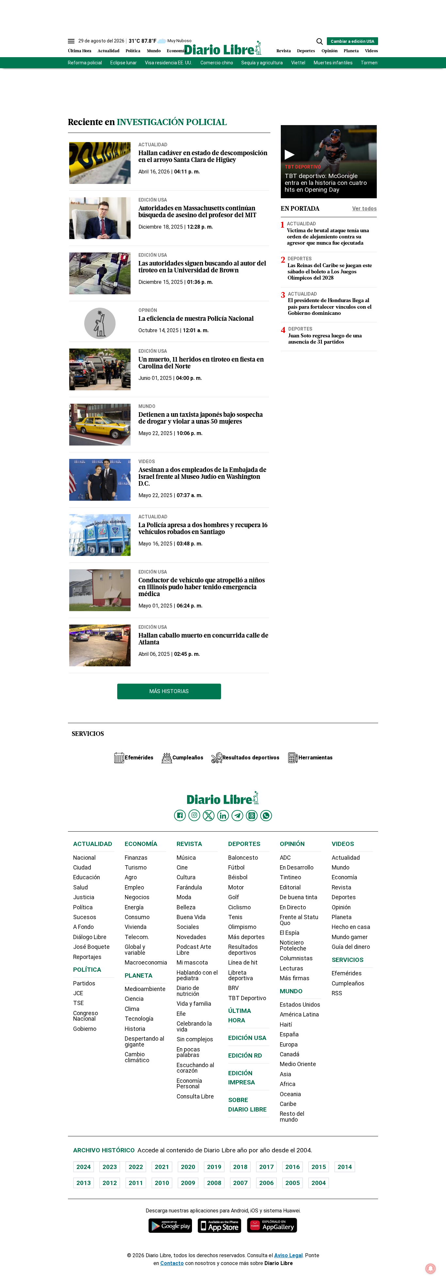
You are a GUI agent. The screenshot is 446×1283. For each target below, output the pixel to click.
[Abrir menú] (71, 41)
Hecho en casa (351, 927)
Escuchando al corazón (195, 1068)
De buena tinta (298, 897)
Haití (286, 1024)
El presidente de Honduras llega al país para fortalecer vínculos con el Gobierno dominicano (330, 307)
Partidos (84, 983)
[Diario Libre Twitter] (209, 815)
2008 (214, 1183)
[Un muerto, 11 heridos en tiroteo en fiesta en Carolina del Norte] (100, 369)
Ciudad (82, 867)
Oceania (290, 1094)
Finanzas (136, 857)
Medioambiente (145, 989)
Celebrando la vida (194, 1026)
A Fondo (83, 927)
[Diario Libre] (223, 47)
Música (186, 857)
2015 (318, 1167)
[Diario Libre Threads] (252, 815)
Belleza (186, 907)
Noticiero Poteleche (293, 945)
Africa (287, 1084)
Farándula (189, 887)
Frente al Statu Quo (299, 920)
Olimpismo (242, 927)
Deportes (306, 51)
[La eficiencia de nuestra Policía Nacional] (100, 323)
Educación (86, 877)
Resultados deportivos (243, 950)
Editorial (290, 887)
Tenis (235, 917)
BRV (233, 988)
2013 (83, 1183)
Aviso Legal (288, 1255)
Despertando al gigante (144, 1041)
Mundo (154, 51)
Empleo (134, 887)
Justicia (83, 897)
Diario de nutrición (188, 991)
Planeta (351, 51)
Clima (132, 1009)
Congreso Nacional (85, 1016)
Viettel (298, 62)
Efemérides (347, 973)
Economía (176, 51)
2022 (136, 1167)
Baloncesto (243, 857)
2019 (214, 1167)
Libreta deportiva (240, 975)
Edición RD (245, 1055)
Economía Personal (189, 1084)
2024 (83, 1167)
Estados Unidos (300, 1004)
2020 (188, 1167)
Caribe (288, 1104)
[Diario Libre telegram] (237, 815)
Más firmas (295, 978)
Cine (182, 867)
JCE (78, 993)
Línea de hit (243, 962)
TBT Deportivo (303, 167)
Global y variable (135, 950)
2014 (345, 1167)
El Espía (289, 933)
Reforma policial (85, 62)
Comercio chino (216, 62)
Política (133, 51)
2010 (162, 1183)
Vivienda (136, 927)
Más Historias (169, 691)
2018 (240, 1167)
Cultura (186, 877)
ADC (285, 857)
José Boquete (91, 947)
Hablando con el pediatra (197, 975)
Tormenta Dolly (377, 62)
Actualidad (108, 51)
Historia (135, 1029)
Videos (371, 51)
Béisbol (237, 877)
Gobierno (84, 1029)
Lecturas (291, 968)
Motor (236, 887)
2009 (188, 1183)
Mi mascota (192, 962)
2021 (162, 1167)
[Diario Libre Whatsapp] (266, 815)
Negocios (137, 897)
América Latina (299, 1014)
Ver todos (364, 208)
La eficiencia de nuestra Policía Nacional (196, 319)
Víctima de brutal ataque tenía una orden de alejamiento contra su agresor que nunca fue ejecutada (328, 237)
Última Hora (79, 51)
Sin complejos (195, 1039)
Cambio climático (137, 1057)
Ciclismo (239, 907)
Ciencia (134, 999)
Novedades (191, 937)
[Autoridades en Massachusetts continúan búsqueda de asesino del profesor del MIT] (100, 218)
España (289, 1034)
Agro (131, 877)
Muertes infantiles (333, 62)
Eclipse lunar (123, 62)
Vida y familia (194, 1003)
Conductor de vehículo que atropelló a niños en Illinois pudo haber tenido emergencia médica (201, 588)
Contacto (172, 1263)
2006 (266, 1183)
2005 (292, 1183)
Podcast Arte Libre (194, 950)
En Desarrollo (296, 867)
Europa (289, 1044)
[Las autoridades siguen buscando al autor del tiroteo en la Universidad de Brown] (100, 273)
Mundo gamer (350, 937)
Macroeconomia (146, 962)
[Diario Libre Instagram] (194, 815)
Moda (184, 897)
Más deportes (246, 937)
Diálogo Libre (89, 937)
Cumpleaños (348, 983)
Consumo (137, 917)
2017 (266, 1167)
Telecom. (137, 937)
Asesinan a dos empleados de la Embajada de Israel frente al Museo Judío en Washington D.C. (202, 477)
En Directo (293, 907)
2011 (136, 1183)
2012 (110, 1183)
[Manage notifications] (430, 1268)
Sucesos (84, 917)
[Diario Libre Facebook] (180, 815)
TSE (78, 1003)
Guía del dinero (351, 947)
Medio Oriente (298, 1064)
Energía (134, 907)
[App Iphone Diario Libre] (219, 1225)
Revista (284, 51)
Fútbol (236, 867)
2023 (110, 1167)
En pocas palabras (188, 1052)
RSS (337, 993)
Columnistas (296, 958)
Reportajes (87, 957)
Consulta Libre (195, 1096)
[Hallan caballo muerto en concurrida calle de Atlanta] (100, 645)
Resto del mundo (292, 1117)
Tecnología (139, 1018)
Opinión (330, 51)
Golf (233, 897)
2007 (240, 1183)
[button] (319, 41)
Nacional (84, 857)
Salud (80, 887)
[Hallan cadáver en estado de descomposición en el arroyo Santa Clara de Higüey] (100, 163)
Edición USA (152, 200)
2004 (318, 1183)
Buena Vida (191, 917)
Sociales (188, 927)
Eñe (181, 1014)
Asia (285, 1074)
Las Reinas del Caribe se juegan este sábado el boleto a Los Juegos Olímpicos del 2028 (330, 272)
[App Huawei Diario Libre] (272, 1225)
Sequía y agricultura (262, 62)
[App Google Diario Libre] (170, 1225)
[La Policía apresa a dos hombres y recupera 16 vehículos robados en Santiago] (100, 535)
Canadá (289, 1054)
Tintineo (290, 877)
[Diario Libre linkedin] (223, 815)
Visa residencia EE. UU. (168, 62)
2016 (292, 1167)
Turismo (136, 867)
